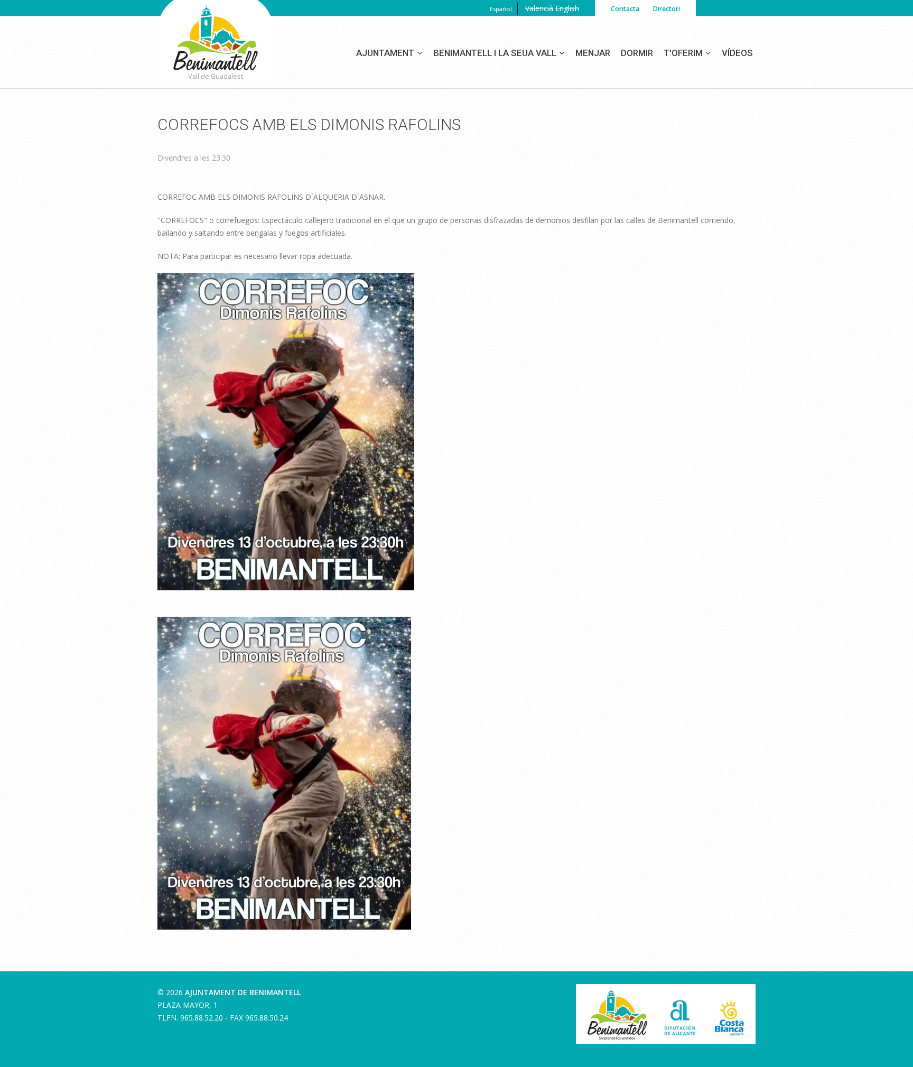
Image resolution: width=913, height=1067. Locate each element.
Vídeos (737, 53)
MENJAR (592, 53)
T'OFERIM (683, 53)
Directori (666, 8)
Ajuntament (385, 53)
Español (501, 9)
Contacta (625, 8)
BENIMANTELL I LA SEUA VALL (494, 53)
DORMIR (637, 53)
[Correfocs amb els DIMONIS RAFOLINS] (284, 623)
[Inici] (215, 51)
